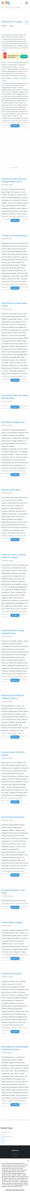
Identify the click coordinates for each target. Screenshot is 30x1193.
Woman (2, 1138)
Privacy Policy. (18, 1186)
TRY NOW (24, 56)
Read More (15, 220)
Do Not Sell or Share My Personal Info (15, 1190)
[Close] (28, 1161)
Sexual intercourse (5, 1132)
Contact (15, 1156)
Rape (2, 1142)
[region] (15, 1175)
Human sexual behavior (6, 1136)
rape (6, 62)
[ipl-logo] (7, 4)
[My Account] (27, 3)
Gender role (4, 1140)
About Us (15, 1154)
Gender (2, 1134)
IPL (2, 7)
